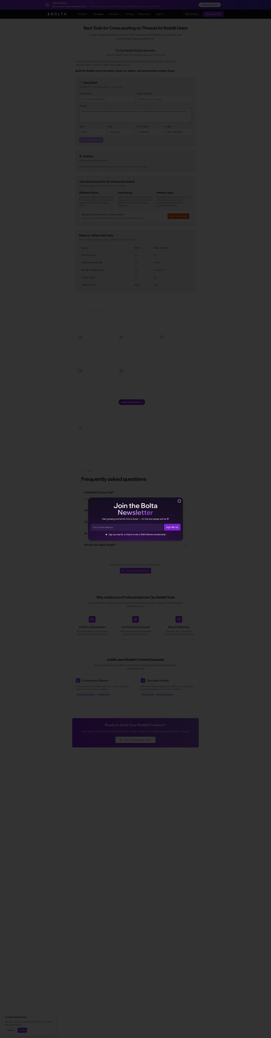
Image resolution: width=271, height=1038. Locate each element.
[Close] (179, 501)
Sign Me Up (172, 527)
